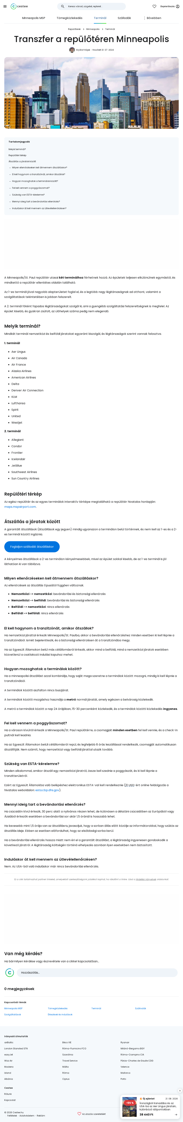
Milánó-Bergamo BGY (133, 1048)
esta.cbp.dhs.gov (47, 790)
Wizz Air (8, 1060)
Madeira (8, 1066)
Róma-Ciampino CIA (132, 1054)
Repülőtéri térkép (17, 155)
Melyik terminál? (17, 149)
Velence (125, 1066)
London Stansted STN (16, 1048)
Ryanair (125, 1042)
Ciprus (66, 1078)
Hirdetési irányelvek (146, 879)
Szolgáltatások (12, 1014)
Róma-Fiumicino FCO (74, 1048)
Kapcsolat (10, 1100)
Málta (65, 1066)
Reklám (41, 1115)
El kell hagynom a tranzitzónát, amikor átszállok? (38, 174)
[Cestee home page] (19, 6)
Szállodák (124, 18)
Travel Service (69, 1060)
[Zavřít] (180, 1091)
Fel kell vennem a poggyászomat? (31, 187)
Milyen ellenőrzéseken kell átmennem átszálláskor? (39, 167)
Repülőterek (74, 29)
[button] (5, 6)
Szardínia (67, 1054)
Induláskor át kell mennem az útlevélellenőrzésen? (39, 208)
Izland (7, 1072)
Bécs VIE (66, 1042)
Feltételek (12, 1115)
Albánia (8, 1078)
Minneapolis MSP (33, 18)
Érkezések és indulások (60, 1014)
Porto (123, 1078)
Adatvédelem (26, 1115)
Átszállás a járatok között (22, 161)
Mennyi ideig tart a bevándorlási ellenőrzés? (36, 201)
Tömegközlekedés (69, 18)
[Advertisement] (91, 244)
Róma (65, 1072)
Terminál (100, 18)
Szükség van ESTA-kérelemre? (28, 194)
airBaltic (8, 1042)
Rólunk (8, 1094)
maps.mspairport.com (20, 507)
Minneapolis (93, 29)
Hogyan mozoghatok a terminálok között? (35, 181)
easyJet (8, 1054)
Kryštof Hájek (83, 49)
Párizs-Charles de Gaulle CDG (137, 1060)
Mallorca (125, 1072)
